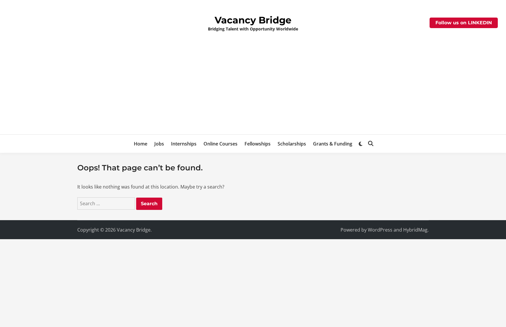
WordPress (380, 230)
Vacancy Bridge (253, 20)
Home (140, 144)
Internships (183, 144)
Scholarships (292, 144)
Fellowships (258, 144)
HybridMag (415, 230)
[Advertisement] (253, 90)
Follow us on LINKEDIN (463, 22)
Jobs (159, 144)
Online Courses (220, 144)
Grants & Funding (332, 144)
